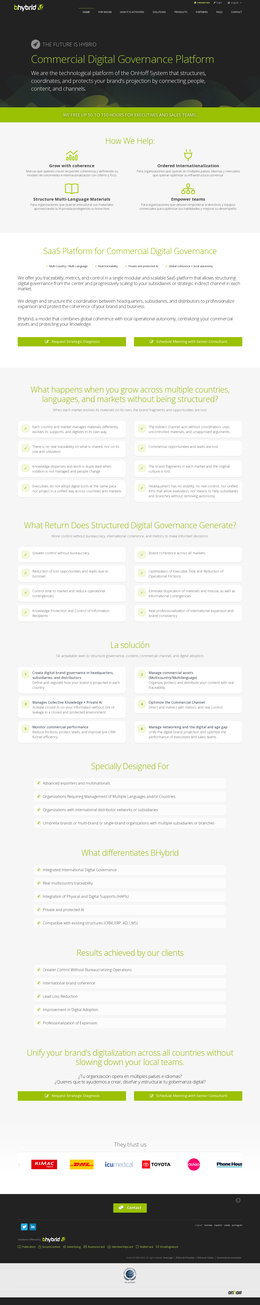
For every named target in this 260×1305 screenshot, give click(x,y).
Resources (203, 2)
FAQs (219, 12)
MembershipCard (122, 1247)
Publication (28, 1247)
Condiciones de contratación (229, 1257)
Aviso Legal (168, 1257)
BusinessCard (96, 1247)
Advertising (73, 1247)
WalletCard (146, 1247)
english (234, 2)
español (218, 1225)
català (227, 1225)
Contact (236, 12)
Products (181, 12)
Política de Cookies (205, 1257)
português (237, 1225)
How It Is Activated (132, 12)
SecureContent (50, 1247)
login (219, 2)
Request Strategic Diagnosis (75, 341)
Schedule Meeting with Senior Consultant (190, 341)
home (86, 12)
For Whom (105, 12)
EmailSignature (168, 1247)
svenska (208, 1225)
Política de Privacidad (185, 1257)
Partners (202, 12)
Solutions (159, 12)
